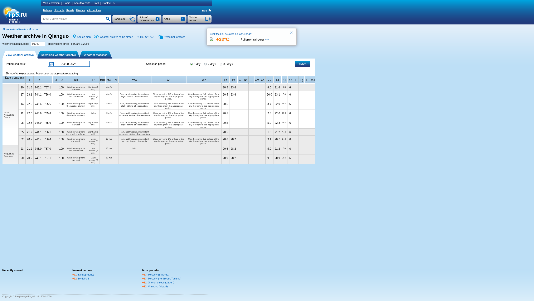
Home (66, 3)
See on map (84, 37)
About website (82, 3)
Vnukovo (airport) (158, 286)
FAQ (96, 3)
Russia (70, 10)
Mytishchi (83, 278)
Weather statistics (95, 54)
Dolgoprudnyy (86, 274)
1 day (197, 64)
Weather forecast (175, 37)
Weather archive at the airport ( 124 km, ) (127, 37)
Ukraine (80, 10)
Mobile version (51, 3)
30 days (228, 64)
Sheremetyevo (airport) (161, 282)
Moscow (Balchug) (158, 274)
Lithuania (59, 10)
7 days (211, 64)
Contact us (108, 3)
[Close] (291, 33)
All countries (94, 10)
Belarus (47, 10)
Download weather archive (58, 54)
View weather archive (20, 54)
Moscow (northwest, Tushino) (164, 278)
